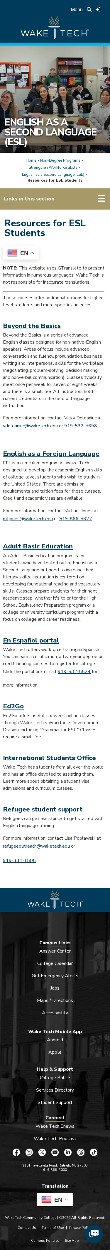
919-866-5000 (55, 1170)
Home (31, 160)
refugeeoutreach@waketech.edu (36, 846)
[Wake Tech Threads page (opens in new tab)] (81, 1152)
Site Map (72, 1240)
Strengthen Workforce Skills (53, 167)
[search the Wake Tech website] (89, 9)
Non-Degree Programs (60, 160)
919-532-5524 (74, 671)
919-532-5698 (80, 426)
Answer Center (55, 951)
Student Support (55, 1102)
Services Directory (55, 1090)
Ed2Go (13, 706)
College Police (55, 1078)
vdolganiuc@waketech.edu (30, 426)
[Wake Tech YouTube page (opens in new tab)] (55, 1152)
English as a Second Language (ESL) (50, 132)
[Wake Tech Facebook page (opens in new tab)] (16, 1152)
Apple (54, 1052)
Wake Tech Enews (55, 1126)
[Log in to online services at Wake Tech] (98, 9)
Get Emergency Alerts (55, 976)
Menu (77, 9)
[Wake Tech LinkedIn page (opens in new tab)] (68, 1152)
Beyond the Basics (32, 325)
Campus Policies (45, 1240)
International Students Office (49, 757)
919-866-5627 (75, 519)
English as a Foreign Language (51, 453)
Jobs (55, 988)
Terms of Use (53, 1227)
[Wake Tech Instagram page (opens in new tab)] (29, 1152)
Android (55, 1040)
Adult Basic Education (38, 546)
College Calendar (55, 963)
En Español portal (31, 640)
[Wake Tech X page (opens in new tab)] (42, 1152)
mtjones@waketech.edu (28, 519)
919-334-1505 (19, 860)
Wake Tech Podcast (55, 1138)
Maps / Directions (55, 1000)
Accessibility (55, 1013)
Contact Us (27, 1227)
